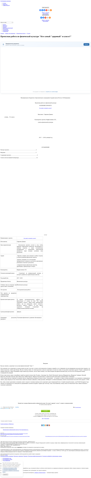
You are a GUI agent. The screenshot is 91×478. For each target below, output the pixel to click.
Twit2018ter (17, 407)
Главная (2, 33)
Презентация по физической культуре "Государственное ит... (16, 429)
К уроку (28, 33)
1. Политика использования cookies (9, 468)
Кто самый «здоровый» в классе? (45, 108)
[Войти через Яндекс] (46, 10)
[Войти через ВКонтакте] (42, 10)
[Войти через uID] (40, 10)
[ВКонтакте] (42, 425)
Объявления (5, 31)
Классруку (5, 4)
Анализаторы (6, 30)
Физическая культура (21, 33)
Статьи (4, 3)
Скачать (86, 44)
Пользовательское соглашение (6, 456)
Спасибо (46, 410)
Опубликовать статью (7, 459)
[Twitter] (44, 425)
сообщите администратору (40, 472)
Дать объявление (6, 460)
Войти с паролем (45, 12)
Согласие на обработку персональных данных (52, 456)
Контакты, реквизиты (18, 456)
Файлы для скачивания (10, 33)
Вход (43, 418)
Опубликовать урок (7, 458)
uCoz (7, 455)
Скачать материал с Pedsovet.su (7, 423)
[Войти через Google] (49, 10)
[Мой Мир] (47, 425)
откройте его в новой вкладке (52, 91)
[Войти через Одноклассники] (51, 10)
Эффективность (6, 5)
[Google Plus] (49, 425)
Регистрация (45, 13)
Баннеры (25, 456)
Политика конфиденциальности (35, 456)
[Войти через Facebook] (44, 10)
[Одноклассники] (45, 425)
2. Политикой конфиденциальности (9, 469)
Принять (5, 474)
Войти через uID (45, 7)
